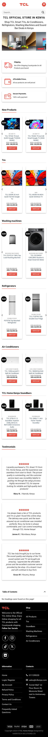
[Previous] (2, 133)
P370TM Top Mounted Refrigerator (12, 322)
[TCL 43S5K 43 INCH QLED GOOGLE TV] (36, 178)
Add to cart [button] (12, 148)
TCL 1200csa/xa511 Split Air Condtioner (12, 372)
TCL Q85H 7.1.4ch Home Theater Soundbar (35, 420)
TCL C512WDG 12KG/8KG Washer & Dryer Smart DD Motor (36, 257)
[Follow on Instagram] (12, 638)
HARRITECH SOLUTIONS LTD (24, 734)
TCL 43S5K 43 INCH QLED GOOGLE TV (36, 196)
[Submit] (43, 12)
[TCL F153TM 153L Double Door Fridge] (36, 302)
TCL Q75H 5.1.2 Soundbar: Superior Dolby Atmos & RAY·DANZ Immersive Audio (12, 422)
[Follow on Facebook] (5, 638)
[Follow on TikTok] (5, 647)
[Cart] (44, 4)
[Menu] (4, 4)
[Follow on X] (12, 647)
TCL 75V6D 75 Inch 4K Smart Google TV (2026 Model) (36, 138)
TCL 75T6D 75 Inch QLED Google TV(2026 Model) (12, 138)
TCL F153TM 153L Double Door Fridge (36, 318)
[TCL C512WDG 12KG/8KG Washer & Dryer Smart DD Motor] (36, 239)
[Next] (46, 133)
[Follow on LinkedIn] (5, 655)
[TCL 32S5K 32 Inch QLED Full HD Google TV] (12, 178)
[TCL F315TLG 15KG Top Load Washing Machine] (12, 239)
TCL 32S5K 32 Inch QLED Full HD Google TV (12, 197)
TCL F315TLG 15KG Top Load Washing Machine (12, 256)
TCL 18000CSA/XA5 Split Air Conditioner (36, 372)
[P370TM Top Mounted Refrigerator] (12, 304)
